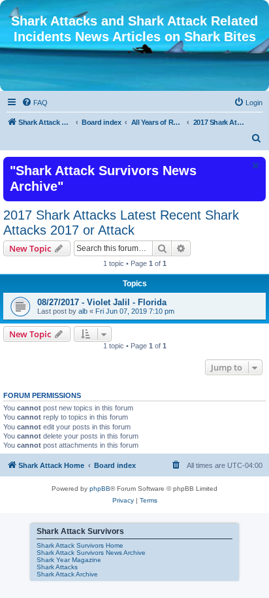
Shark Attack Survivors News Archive (91, 552)
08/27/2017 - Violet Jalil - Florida (101, 302)
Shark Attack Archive (67, 574)
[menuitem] (35, 102)
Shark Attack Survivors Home (80, 545)
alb (82, 311)
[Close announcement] (254, 165)
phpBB (99, 488)
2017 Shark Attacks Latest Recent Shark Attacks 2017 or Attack (121, 222)
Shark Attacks (57, 567)
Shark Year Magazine (69, 559)
